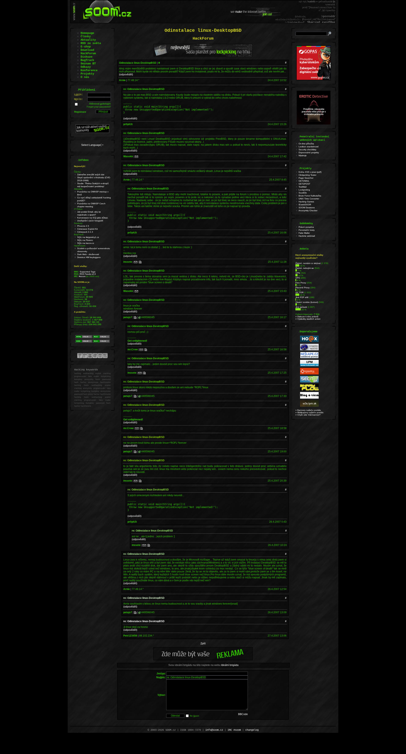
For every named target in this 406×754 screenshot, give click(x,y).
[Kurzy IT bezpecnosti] (313, 79)
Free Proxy (300, 283)
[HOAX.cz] (309, 341)
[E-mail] (136, 156)
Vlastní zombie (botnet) (306, 302)
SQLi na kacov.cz (85, 243)
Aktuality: (78, 189)
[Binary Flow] (309, 390)
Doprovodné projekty (309, 152)
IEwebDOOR (305, 204)
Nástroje (303, 155)
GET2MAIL (304, 181)
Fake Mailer (304, 233)
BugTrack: (79, 234)
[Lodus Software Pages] (309, 366)
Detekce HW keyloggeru (89, 257)
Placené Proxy (302, 287)
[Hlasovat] (297, 266)
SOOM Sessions (307, 207)
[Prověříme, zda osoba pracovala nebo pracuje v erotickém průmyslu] (314, 123)
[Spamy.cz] (309, 374)
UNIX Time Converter (309, 198)
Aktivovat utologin (100, 103)
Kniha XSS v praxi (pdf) (310, 172)
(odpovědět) (126, 74)
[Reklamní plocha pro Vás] (203, 659)
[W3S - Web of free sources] (309, 406)
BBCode (243, 714)
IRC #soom (234, 730)
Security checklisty (307, 149)
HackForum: (80, 245)
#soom (82, 276)
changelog (252, 730)
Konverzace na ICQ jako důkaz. (92, 218)
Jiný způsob (301, 307)
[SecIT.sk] (309, 382)
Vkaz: (162, 694)
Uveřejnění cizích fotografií (90, 221)
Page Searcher (306, 178)
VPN (297, 273)
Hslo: (78, 99)
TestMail (302, 187)
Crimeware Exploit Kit (87, 229)
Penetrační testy (307, 230)
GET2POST (304, 184)
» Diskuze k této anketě (306, 316)
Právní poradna (306, 227)
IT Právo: (78, 209)
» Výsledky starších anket (307, 319)
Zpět (203, 643)
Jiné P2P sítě (302, 297)
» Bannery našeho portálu (308, 410)
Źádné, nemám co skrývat (308, 263)
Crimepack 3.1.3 (85, 232)
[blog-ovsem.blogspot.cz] (309, 398)
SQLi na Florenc (85, 240)
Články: (77, 172)
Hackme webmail (307, 236)
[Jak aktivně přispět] (92, 132)
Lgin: (78, 94)
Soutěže (303, 193)
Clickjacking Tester (307, 175)
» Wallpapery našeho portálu (309, 412)
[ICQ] (139, 317)
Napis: (161, 677)
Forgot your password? (99, 106)
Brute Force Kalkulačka (310, 196)
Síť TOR (299, 292)
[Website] (140, 261)
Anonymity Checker (308, 210)
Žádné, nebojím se (304, 268)
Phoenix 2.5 (83, 226)
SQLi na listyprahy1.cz (88, 237)
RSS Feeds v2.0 (88, 274)
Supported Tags (87, 272)
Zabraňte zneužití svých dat (90, 174)
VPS (297, 278)
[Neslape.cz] (309, 357)
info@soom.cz (214, 730)
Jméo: (161, 673)
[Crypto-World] (309, 349)
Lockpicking (304, 190)
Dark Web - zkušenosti (88, 254)
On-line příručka (306, 143)
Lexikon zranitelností (309, 146)
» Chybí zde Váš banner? (308, 415)
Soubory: (78, 223)
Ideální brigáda (230, 665)
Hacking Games (306, 201)
